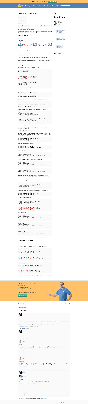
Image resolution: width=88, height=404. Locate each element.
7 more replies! (21, 398)
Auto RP (23, 26)
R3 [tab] (32, 54)
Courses (34, 5)
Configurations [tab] (22, 54)
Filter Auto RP (22, 22)
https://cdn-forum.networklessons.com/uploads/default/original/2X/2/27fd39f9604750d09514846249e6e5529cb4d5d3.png (35, 385)
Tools (47, 5)
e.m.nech (23, 314)
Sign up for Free (22, 295)
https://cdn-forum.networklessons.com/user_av (25, 352)
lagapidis (23, 341)
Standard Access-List (23, 20)
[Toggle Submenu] (54, 21)
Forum (39, 5)
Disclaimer (57, 402)
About (52, 5)
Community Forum (44, 398)
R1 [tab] (26, 54)
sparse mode (34, 50)
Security (24, 307)
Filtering (21, 307)
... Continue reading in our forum (24, 328)
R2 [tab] (29, 54)
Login (57, 5)
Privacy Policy (61, 402)
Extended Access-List (23, 21)
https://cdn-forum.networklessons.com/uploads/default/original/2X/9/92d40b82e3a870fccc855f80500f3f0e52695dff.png (35, 381)
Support (43, 5)
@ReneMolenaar (28, 346)
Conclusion (20, 23)
